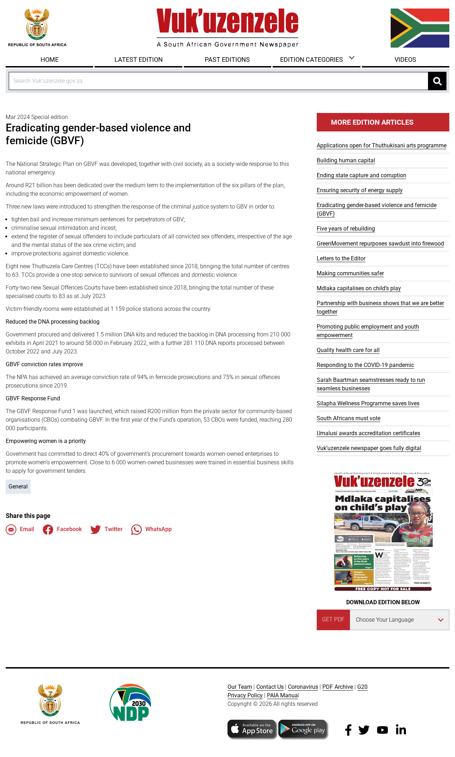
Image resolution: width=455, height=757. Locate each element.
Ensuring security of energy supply (360, 190)
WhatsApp (158, 529)
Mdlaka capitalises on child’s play (359, 288)
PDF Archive (337, 686)
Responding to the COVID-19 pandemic (365, 365)
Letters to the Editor (341, 258)
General (18, 486)
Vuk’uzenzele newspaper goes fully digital (369, 448)
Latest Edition (138, 59)
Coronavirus (303, 686)
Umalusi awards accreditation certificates (368, 433)
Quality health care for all (348, 350)
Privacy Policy (245, 695)
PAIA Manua (282, 695)
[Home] (227, 28)
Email (27, 529)
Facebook (69, 529)
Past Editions (227, 59)
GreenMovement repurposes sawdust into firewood (380, 243)
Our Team (240, 686)
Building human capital (346, 160)
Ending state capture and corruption (361, 175)
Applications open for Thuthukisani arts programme (381, 145)
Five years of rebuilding (346, 228)
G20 (362, 686)
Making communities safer (350, 273)
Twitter (114, 529)
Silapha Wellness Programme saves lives (368, 403)
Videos (405, 59)
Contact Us (270, 686)
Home (50, 59)
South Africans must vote (348, 418)
